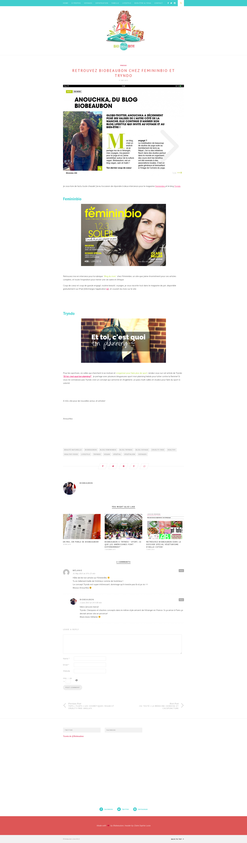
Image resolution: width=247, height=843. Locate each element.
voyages (142, 454)
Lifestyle (126, 3)
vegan (107, 454)
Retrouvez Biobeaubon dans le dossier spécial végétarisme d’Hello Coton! (163, 544)
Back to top (176, 839)
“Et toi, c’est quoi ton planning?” (77, 376)
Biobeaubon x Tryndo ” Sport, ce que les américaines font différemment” (123, 544)
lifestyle (85, 454)
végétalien (129, 454)
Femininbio (160, 186)
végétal (117, 454)
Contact (159, 3)
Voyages (88, 3)
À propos (76, 3)
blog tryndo (126, 450)
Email (66, 665)
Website (66, 671)
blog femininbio (108, 450)
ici (107, 289)
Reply (181, 570)
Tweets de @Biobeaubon (73, 736)
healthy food (71, 454)
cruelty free (158, 450)
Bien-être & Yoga (143, 3)
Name (66, 658)
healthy (171, 450)
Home (65, 3)
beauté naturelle (73, 450)
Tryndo (177, 186)
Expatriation (102, 3)
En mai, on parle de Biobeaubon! (81, 542)
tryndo (97, 454)
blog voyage (142, 450)
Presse (123, 65)
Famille (115, 3)
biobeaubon (91, 450)
